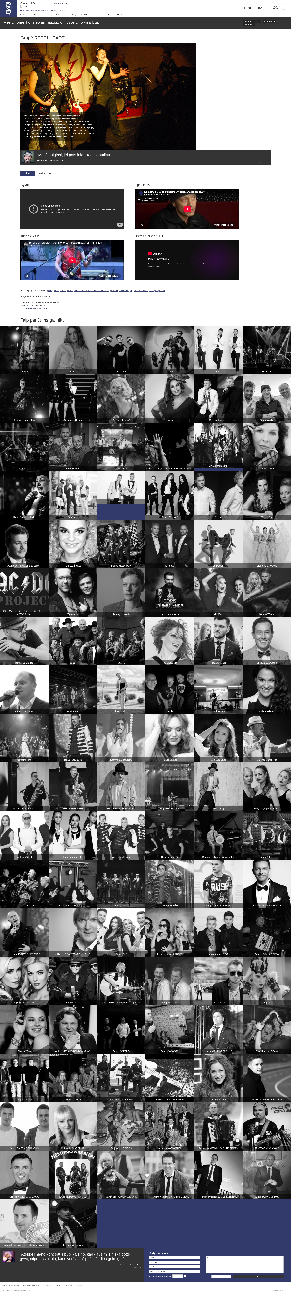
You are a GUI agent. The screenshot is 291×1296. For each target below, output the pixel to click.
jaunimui (246, 21)
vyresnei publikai (267, 21)
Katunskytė (63, 10)
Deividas (52, 10)
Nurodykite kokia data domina (160, 1276)
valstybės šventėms (97, 290)
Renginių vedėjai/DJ (79, 15)
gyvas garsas (52, 290)
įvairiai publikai (66, 290)
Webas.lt (281, 1290)
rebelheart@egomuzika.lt (37, 308)
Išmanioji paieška (28, 3)
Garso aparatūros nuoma (31, 1285)
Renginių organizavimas (11, 1285)
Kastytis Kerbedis (43, 10)
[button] (174, 1271)
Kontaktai (79, 1285)
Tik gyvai (37, 15)
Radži (57, 10)
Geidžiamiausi (25, 15)
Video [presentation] (28, 173)
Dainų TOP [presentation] (45, 173)
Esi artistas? (68, 1285)
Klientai (57, 1285)
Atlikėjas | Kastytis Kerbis (131, 1264)
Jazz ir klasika (108, 15)
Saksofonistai (95, 15)
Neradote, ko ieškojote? (61, 3)
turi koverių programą (128, 290)
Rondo (22, 10)
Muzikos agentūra (8, 8)
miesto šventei (248, 24)
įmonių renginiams (157, 290)
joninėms (256, 21)
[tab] (27, 173)
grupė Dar (34, 10)
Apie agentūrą (46, 1285)
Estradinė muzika (62, 15)
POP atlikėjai (48, 15)
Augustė (27, 10)
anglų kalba (112, 290)
